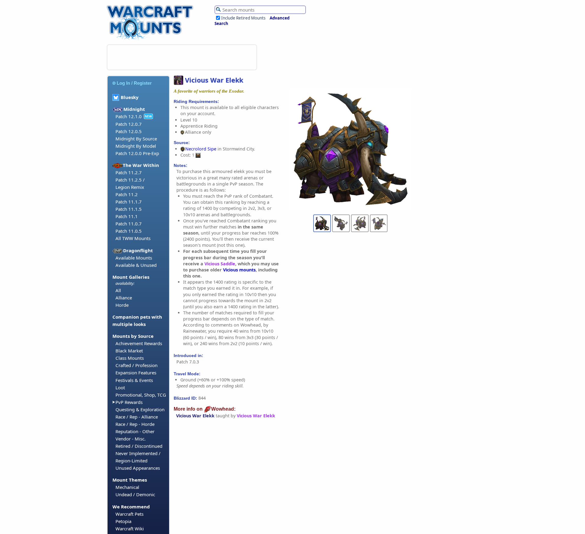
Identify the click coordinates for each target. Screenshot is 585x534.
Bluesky (130, 97)
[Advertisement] (182, 57)
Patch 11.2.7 (128, 172)
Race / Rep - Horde (134, 424)
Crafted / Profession (136, 365)
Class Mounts (129, 358)
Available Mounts (133, 258)
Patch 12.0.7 (128, 124)
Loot (120, 387)
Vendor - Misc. (130, 439)
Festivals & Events (134, 380)
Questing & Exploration (140, 409)
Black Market (129, 351)
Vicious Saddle (219, 264)
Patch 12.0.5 (128, 131)
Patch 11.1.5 (128, 209)
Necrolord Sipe (200, 149)
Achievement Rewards (138, 343)
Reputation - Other (134, 431)
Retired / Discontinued (138, 446)
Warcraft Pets (129, 514)
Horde (122, 305)
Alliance (123, 298)
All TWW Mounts (133, 238)
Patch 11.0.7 (128, 224)
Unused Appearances (137, 468)
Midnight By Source (136, 139)
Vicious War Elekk (195, 416)
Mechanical (127, 487)
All (118, 290)
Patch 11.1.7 (128, 202)
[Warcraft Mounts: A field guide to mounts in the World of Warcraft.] (151, 39)
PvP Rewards (129, 402)
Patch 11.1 (126, 216)
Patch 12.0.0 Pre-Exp (137, 153)
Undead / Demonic (135, 494)
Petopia (123, 521)
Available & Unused (136, 265)
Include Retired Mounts (243, 18)
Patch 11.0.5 (128, 231)
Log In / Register (134, 83)
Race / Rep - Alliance (136, 417)
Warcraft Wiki (129, 528)
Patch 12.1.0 (128, 116)
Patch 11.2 (126, 194)
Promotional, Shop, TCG (140, 395)
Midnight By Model (135, 146)
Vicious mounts (239, 270)
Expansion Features (135, 373)
